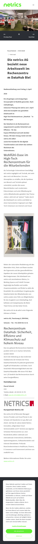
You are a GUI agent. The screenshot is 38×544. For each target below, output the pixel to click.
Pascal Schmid (11, 50)
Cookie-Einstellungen (19, 526)
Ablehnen (19, 536)
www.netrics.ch (9, 461)
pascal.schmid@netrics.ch (17, 395)
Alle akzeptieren (19, 531)
